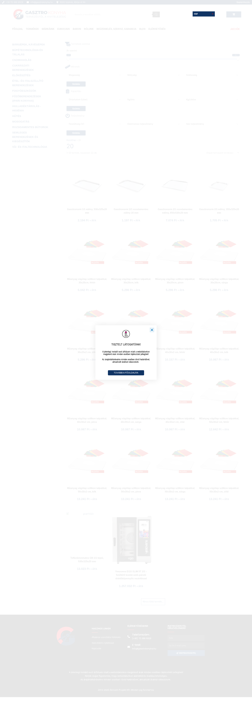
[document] (126, 352)
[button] (152, 330)
